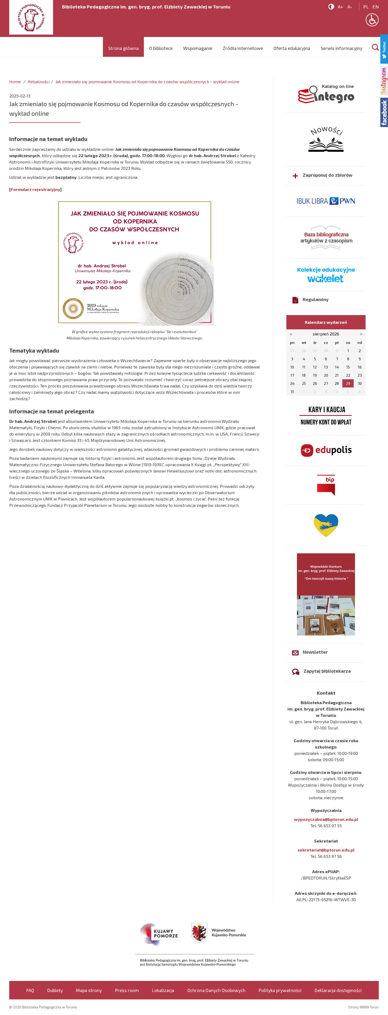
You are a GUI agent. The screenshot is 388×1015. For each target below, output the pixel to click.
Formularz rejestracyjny (35, 189)
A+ (340, 7)
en (376, 7)
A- (350, 7)
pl (366, 7)
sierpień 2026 (326, 333)
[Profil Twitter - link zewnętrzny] (384, 48)
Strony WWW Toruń (363, 1007)
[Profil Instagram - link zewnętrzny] (384, 79)
